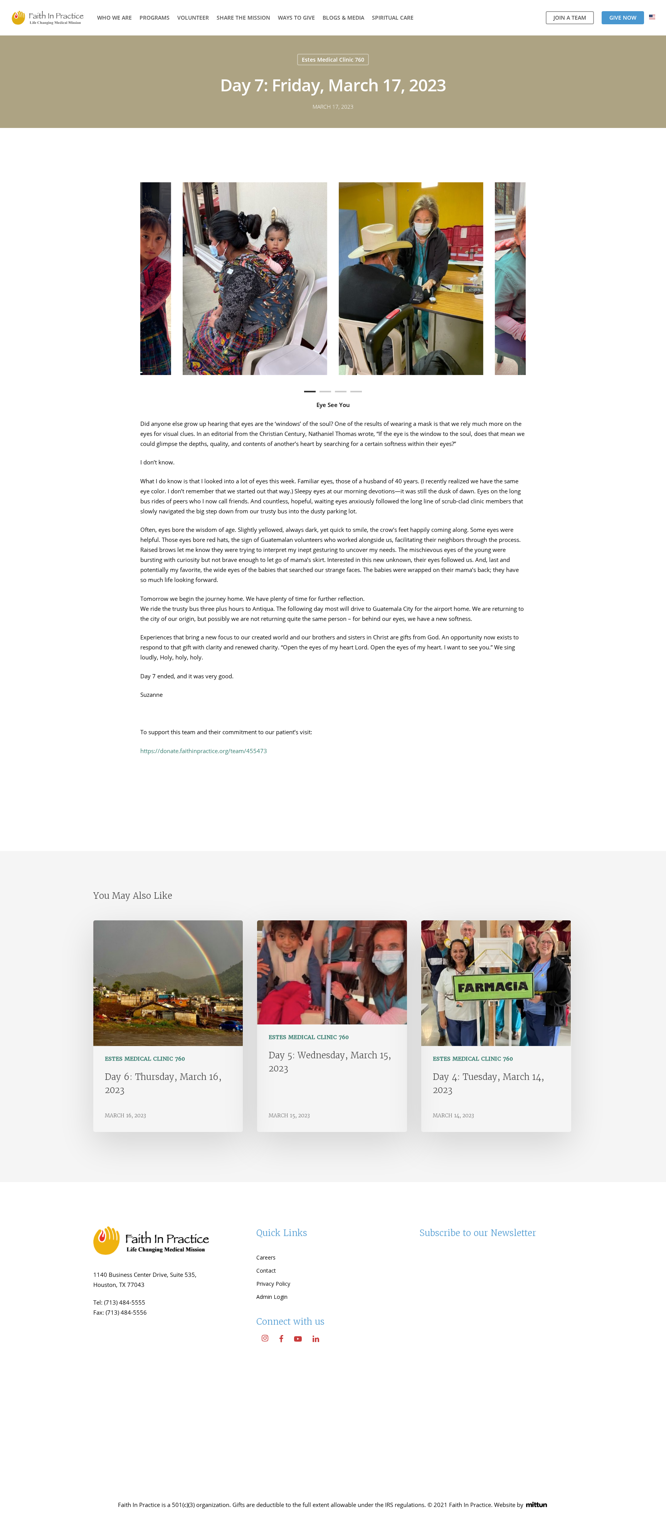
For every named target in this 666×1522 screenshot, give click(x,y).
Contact (266, 1270)
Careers (266, 1257)
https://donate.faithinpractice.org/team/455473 (203, 751)
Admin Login (272, 1296)
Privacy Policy (273, 1283)
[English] (652, 18)
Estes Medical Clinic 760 (333, 59)
